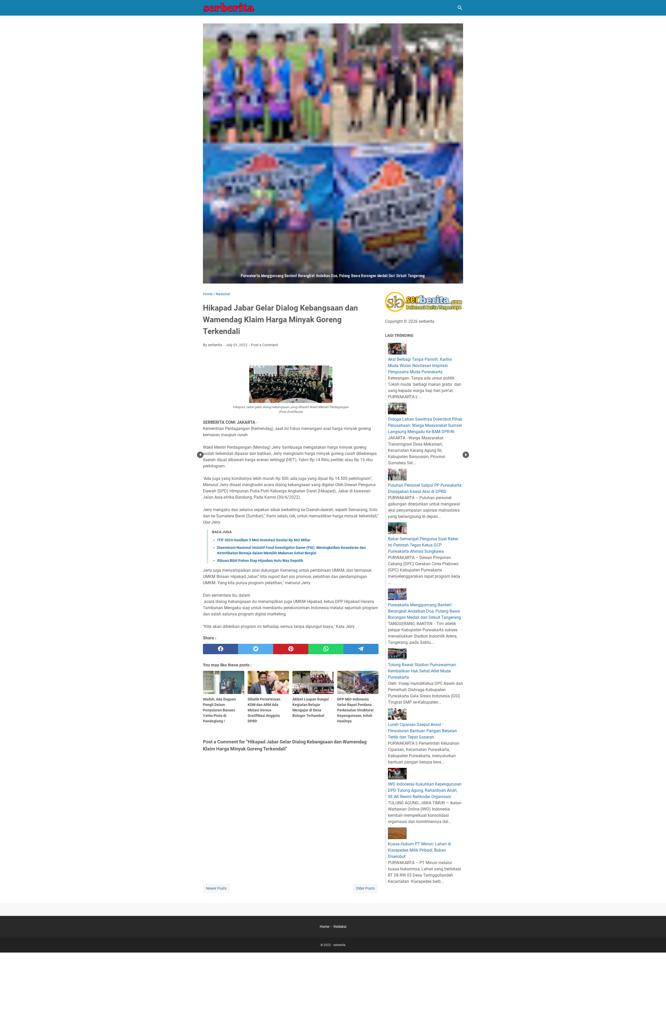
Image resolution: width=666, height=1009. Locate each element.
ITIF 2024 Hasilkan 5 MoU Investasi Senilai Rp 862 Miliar (263, 540)
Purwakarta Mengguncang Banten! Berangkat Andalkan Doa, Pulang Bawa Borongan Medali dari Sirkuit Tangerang (424, 611)
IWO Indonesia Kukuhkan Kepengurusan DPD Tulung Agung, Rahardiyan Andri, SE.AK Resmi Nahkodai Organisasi (425, 790)
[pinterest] (290, 649)
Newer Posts (216, 888)
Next (466, 455)
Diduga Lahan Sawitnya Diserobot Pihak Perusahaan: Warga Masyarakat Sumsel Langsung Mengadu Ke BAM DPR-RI (425, 425)
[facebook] (220, 649)
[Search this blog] (460, 8)
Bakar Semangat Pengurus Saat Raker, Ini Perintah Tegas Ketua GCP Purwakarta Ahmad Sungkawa (423, 545)
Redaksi (340, 926)
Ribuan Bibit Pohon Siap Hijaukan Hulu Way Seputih (260, 560)
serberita (339, 945)
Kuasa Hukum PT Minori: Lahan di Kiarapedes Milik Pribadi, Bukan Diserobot (419, 850)
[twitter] (255, 649)
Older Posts (365, 888)
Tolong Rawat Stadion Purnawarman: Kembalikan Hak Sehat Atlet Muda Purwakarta (422, 671)
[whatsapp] (325, 649)
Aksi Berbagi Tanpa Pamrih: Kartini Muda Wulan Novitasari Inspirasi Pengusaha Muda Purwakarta (420, 365)
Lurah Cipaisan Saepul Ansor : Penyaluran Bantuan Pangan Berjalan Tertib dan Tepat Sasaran (422, 731)
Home (324, 926)
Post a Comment (264, 345)
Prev (200, 455)
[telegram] (361, 649)
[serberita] (229, 8)
